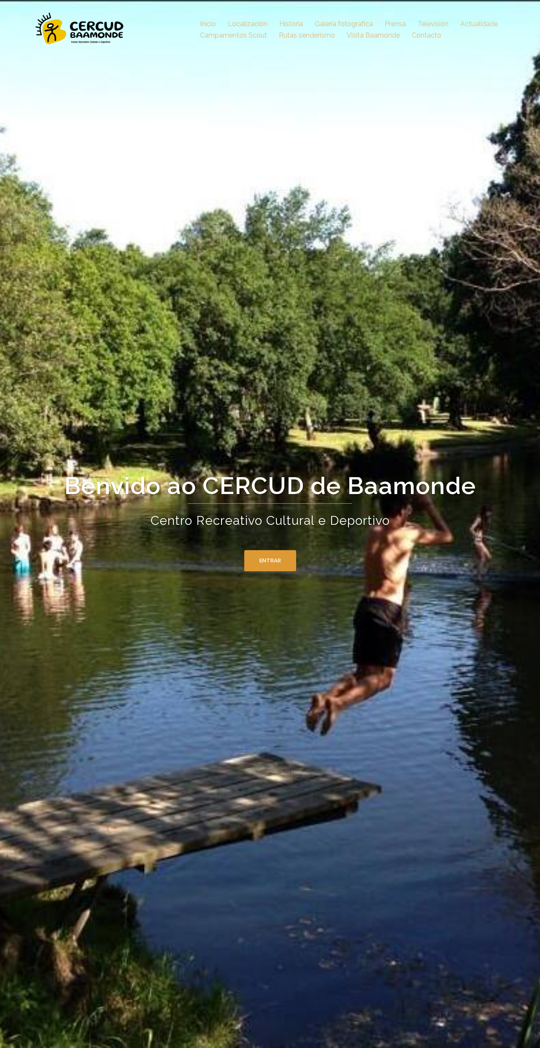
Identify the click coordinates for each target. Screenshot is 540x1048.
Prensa (395, 24)
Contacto (426, 35)
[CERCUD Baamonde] (82, 29)
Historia (291, 24)
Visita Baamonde (373, 35)
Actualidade (479, 24)
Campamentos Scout (233, 35)
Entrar (270, 560)
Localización (247, 24)
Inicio (208, 24)
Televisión (433, 24)
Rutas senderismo (307, 35)
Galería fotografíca (344, 24)
